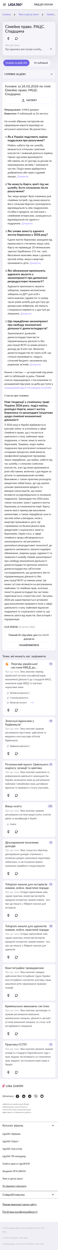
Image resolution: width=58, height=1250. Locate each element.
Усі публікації (41, 62)
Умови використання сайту (19, 1204)
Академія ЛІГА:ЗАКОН (14, 1171)
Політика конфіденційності (19, 1212)
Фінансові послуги (18, 702)
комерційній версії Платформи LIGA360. (28, 387)
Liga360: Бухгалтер (12, 1148)
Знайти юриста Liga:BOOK (16, 1163)
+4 (51, 721)
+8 (51, 926)
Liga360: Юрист (10, 1141)
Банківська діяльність (19, 693)
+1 (51, 664)
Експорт (31, 100)
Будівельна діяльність (19, 746)
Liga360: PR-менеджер (14, 1156)
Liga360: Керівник (11, 1133)
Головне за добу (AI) (16, 62)
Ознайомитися (29, 645)
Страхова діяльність (19, 697)
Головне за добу (15, 74)
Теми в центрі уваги (12, 1178)
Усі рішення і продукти (14, 1186)
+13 (50, 806)
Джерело (23, 176)
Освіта (13, 824)
